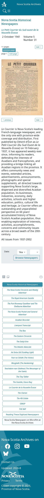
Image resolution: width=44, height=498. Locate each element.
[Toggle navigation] (6, 10)
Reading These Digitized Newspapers (22, 414)
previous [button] (7, 120)
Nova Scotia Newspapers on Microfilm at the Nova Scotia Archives (22, 421)
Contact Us (7, 462)
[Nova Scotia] (13, 475)
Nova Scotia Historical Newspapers (22, 284)
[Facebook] (7, 446)
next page (13, 54)
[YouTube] (26, 446)
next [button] (38, 47)
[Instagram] (17, 446)
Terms (18, 480)
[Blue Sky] (5, 453)
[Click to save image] (22, 87)
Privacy (5, 480)
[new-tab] (3, 277)
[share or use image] (8, 277)
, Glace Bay (22, 382)
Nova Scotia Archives (29, 4)
